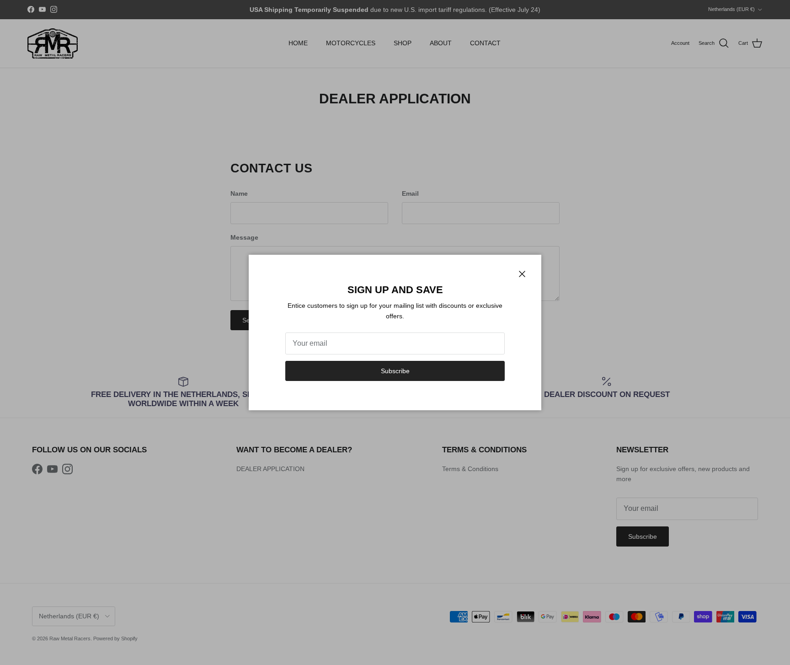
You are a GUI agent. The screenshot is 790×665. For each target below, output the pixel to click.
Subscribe (395, 371)
